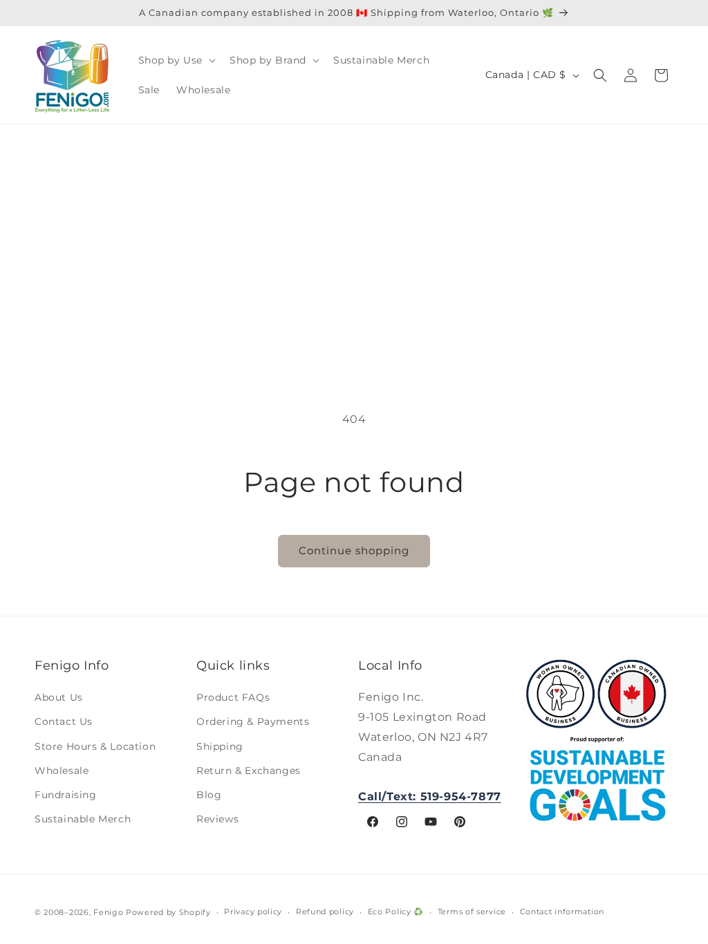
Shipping (219, 746)
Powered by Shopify (168, 912)
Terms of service (472, 911)
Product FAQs (233, 697)
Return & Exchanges (248, 770)
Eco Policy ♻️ (396, 911)
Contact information (562, 911)
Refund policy (325, 911)
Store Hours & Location (95, 746)
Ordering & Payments (252, 721)
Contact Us (64, 721)
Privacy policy (253, 911)
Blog (208, 795)
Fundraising (66, 795)
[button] (176, 60)
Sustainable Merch (83, 819)
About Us (59, 697)
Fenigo (108, 912)
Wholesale (61, 770)
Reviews (217, 819)
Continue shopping (354, 550)
